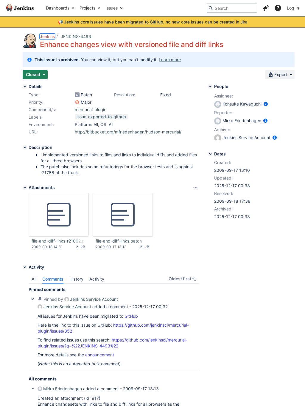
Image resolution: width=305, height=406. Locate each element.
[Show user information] (265, 103)
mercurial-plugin (90, 109)
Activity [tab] (96, 278)
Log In (293, 7)
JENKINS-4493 (76, 36)
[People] (210, 86)
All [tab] (34, 278)
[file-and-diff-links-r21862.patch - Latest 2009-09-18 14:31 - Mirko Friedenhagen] (59, 215)
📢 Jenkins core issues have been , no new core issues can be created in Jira (153, 21)
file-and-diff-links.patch (119, 240)
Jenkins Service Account (94, 299)
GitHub (131, 316)
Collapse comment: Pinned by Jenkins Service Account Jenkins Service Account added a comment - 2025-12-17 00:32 (32, 299)
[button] (266, 8)
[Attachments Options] (195, 187)
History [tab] (76, 278)
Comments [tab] (52, 278)
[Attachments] (25, 187)
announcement (99, 354)
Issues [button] (111, 7)
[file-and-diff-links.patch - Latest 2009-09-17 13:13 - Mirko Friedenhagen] (123, 215)
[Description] (25, 147)
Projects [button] (87, 7)
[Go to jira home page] (20, 8)
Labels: (36, 116)
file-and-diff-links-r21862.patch (58, 240)
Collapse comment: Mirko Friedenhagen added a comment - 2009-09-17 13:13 (32, 388)
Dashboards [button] (57, 7)
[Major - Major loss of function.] (77, 102)
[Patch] (77, 94)
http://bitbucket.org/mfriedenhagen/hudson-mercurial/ (128, 131)
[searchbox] (232, 8)
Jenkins (47, 36)
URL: (33, 131)
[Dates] (210, 154)
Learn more (170, 59)
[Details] (25, 86)
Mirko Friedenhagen (62, 388)
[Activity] (25, 267)
